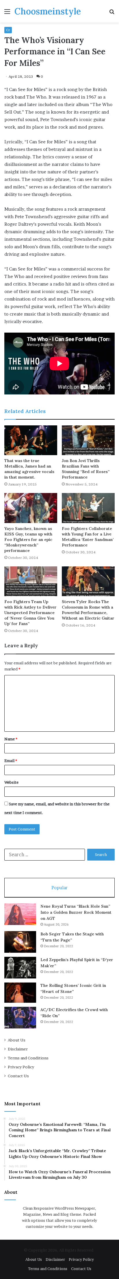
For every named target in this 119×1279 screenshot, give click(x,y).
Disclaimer (18, 1049)
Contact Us (18, 1076)
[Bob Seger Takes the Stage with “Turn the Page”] (20, 942)
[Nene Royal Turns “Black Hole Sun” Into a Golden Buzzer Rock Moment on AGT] (20, 914)
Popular (59, 887)
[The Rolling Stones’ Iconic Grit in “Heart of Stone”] (20, 993)
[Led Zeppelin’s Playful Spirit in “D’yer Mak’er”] (20, 967)
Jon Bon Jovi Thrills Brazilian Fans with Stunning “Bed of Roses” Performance (85, 469)
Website (11, 782)
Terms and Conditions (28, 1058)
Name (10, 739)
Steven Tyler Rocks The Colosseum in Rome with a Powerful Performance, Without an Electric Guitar (88, 610)
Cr (8, 30)
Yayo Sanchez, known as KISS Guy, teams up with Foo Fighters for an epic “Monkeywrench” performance (28, 539)
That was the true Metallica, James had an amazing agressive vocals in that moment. (29, 469)
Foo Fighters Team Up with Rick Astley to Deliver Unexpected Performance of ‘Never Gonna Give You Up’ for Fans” (30, 612)
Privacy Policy (21, 1067)
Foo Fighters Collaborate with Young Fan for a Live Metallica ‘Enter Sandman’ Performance (88, 537)
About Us (16, 1040)
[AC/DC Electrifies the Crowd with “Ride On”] (20, 1017)
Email (10, 760)
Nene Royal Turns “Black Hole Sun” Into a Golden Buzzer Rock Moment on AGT (75, 912)
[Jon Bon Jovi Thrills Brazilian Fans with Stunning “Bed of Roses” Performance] (88, 440)
